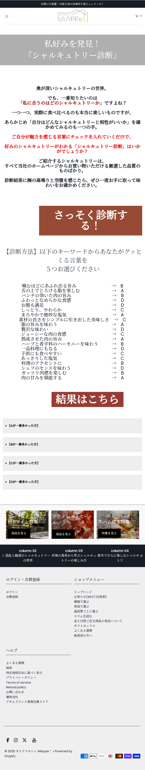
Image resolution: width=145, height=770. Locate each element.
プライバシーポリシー (21, 677)
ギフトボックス (84, 626)
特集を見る (109, 533)
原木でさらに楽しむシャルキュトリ (119, 558)
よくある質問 (83, 631)
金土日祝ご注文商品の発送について (98, 621)
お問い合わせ (15, 692)
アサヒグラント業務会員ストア (27, 702)
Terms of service (18, 682)
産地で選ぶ (81, 606)
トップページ (83, 592)
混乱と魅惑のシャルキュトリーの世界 (27, 558)
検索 (9, 668)
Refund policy (16, 687)
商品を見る (18, 533)
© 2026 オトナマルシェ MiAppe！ (28, 751)
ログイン (12, 592)
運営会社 (12, 697)
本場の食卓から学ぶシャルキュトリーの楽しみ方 (73, 558)
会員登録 (12, 597)
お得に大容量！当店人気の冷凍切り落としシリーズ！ (72, 4)
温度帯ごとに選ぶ (86, 611)
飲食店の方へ (83, 635)
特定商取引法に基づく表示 (24, 673)
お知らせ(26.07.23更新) (90, 597)
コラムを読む (83, 616)
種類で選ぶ (81, 602)
